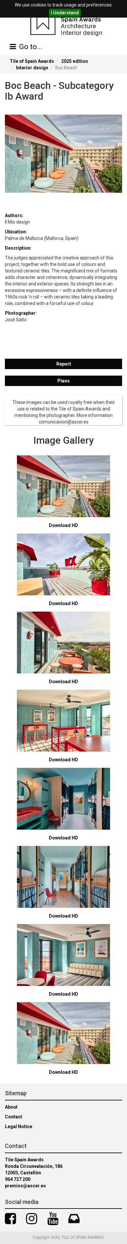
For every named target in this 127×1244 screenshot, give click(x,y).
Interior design (32, 67)
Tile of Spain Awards (32, 61)
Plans (63, 380)
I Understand (65, 12)
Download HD (63, 525)
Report (63, 363)
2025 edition (74, 61)
